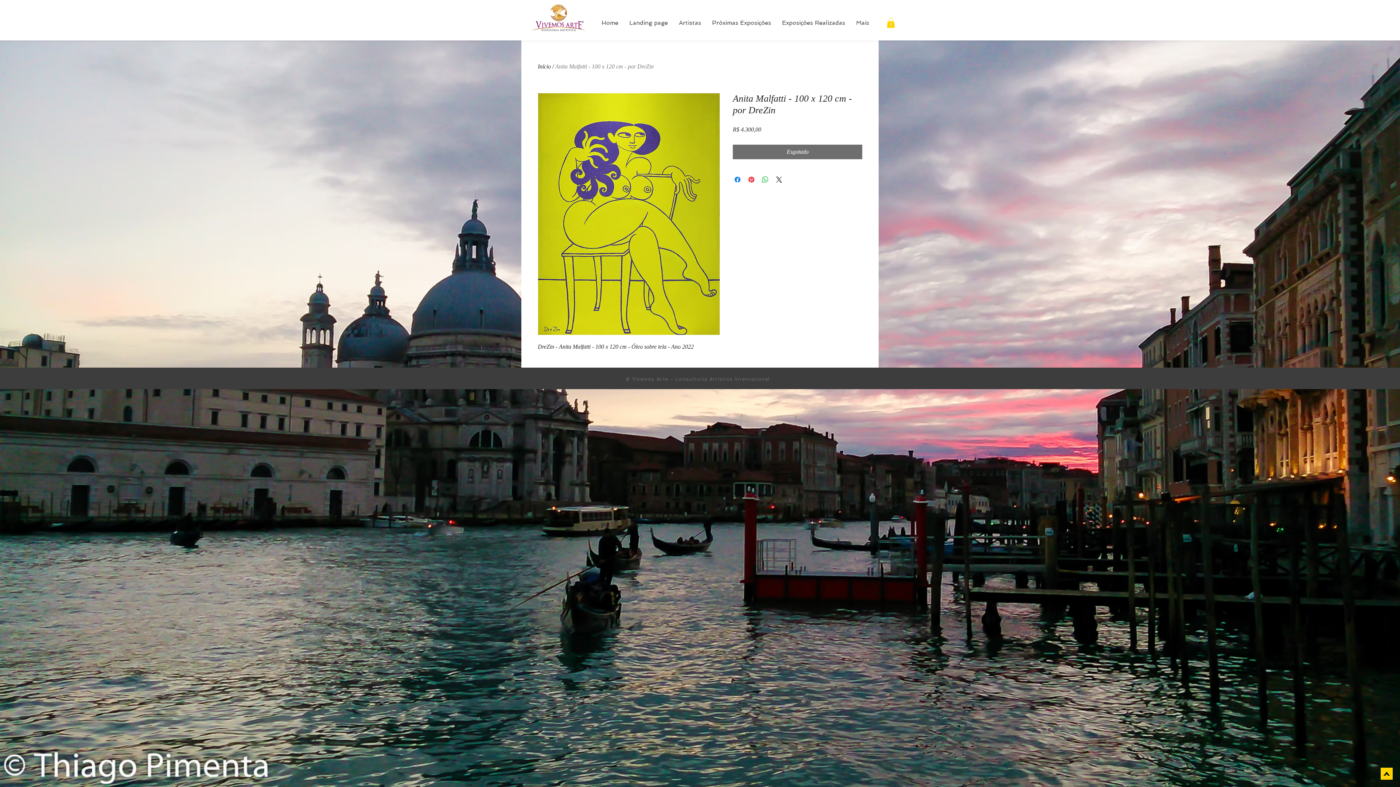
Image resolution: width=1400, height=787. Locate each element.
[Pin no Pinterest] (751, 179)
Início (544, 66)
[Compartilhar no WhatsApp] (765, 179)
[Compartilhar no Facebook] (737, 179)
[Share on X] (779, 179)
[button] (891, 23)
